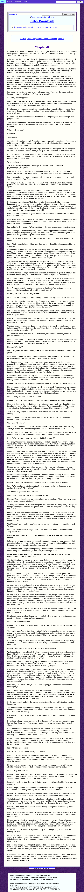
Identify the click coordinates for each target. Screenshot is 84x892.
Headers (18, 1)
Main (3, 1)
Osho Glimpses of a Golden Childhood (42, 39)
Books (9, 1)
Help (25, 1)
